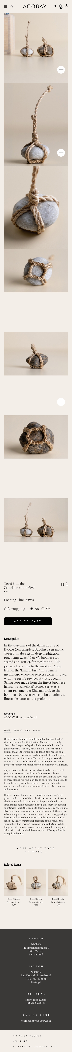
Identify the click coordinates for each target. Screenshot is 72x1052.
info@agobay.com (36, 999)
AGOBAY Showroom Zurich (21, 717)
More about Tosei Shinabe (36, 850)
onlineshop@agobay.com (36, 1020)
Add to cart (28, 621)
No (37, 609)
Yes (48, 609)
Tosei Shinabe (14, 583)
